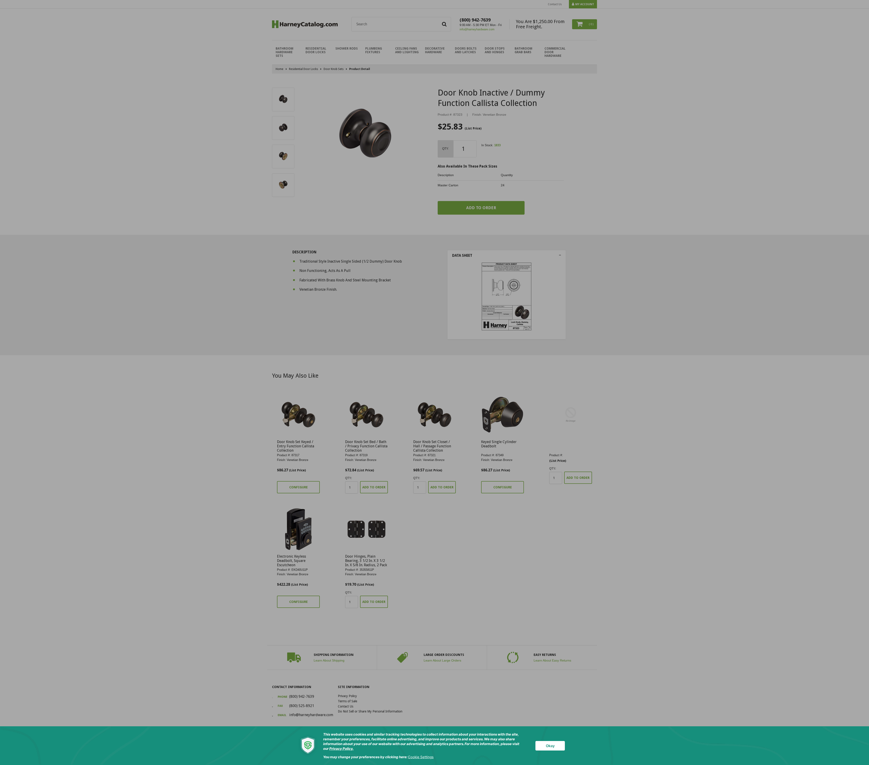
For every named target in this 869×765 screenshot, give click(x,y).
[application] (434, 745)
